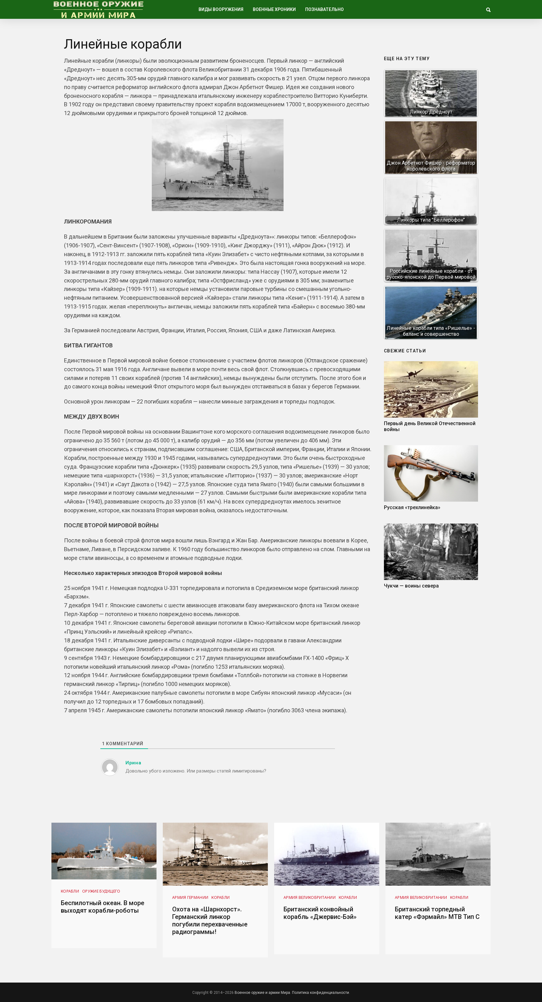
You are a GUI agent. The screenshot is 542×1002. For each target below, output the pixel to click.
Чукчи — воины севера (411, 586)
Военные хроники (274, 9)
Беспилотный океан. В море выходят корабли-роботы (102, 906)
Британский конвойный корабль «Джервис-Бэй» (320, 912)
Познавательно (324, 9)
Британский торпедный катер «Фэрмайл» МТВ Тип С (437, 912)
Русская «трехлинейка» (412, 507)
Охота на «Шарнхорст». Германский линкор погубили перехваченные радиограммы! (209, 920)
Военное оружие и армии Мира (262, 992)
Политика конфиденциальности (320, 992)
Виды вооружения (221, 9)
